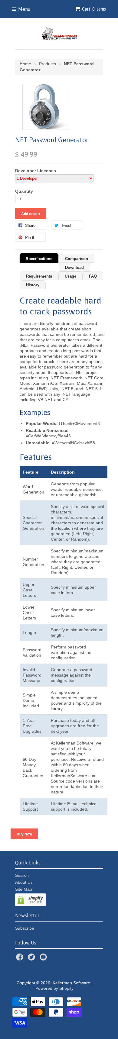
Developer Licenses (35, 170)
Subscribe (24, 928)
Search (22, 875)
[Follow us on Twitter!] (32, 959)
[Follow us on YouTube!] (44, 959)
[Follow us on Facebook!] (20, 959)
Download (74, 267)
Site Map (23, 889)
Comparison (76, 258)
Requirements (39, 276)
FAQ (93, 276)
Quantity (24, 191)
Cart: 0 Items (94, 9)
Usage (70, 276)
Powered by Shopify (54, 988)
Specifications (39, 258)
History (32, 285)
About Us (24, 882)
